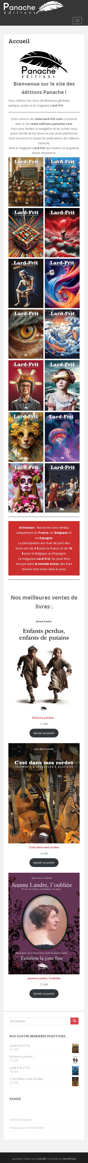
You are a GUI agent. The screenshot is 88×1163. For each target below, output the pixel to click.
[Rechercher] (74, 1021)
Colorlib (41, 1159)
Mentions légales (20, 1120)
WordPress (69, 1159)
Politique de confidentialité (26, 1128)
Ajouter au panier (44, 733)
